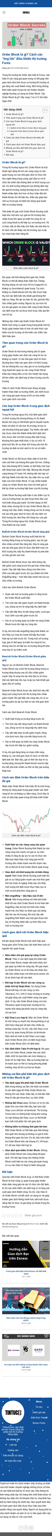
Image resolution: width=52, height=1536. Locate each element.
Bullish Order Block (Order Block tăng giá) (28, 128)
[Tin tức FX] (26, 12)
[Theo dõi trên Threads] (26, 1528)
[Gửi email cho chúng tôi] (31, 1528)
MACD (24, 994)
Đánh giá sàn (39, 1412)
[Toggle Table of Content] (43, 110)
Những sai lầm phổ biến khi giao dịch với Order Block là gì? (25, 150)
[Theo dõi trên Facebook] (20, 1528)
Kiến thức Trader (39, 1417)
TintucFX (34, 97)
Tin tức (39, 1407)
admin (26, 68)
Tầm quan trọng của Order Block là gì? (25, 118)
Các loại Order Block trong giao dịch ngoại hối (24, 123)
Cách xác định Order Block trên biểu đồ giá (25, 139)
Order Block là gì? (15, 114)
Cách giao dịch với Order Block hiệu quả (25, 144)
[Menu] (4, 12)
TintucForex (8, 1427)
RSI (17, 994)
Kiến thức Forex (32, 1224)
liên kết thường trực (10, 1227)
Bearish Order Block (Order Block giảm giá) (27, 132)
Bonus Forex (39, 1423)
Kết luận (10, 155)
